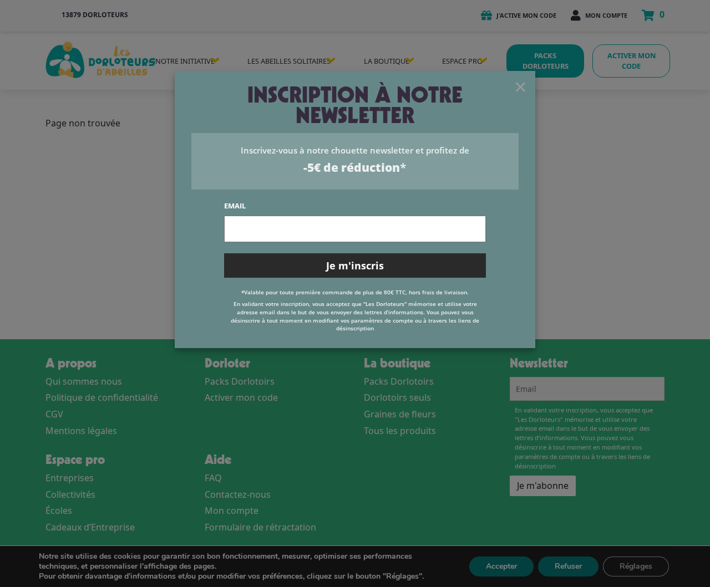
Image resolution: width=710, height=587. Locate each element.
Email (235, 206)
